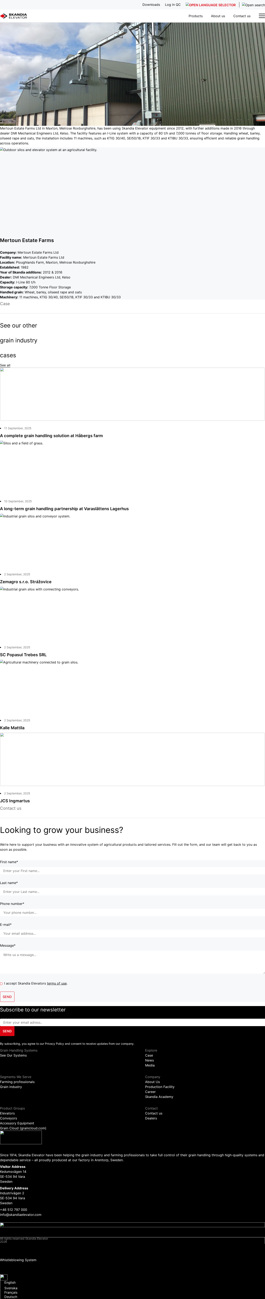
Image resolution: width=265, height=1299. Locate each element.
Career (150, 1092)
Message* (8, 946)
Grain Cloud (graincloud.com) (23, 1128)
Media (150, 1065)
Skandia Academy (159, 1097)
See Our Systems (13, 1055)
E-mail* (6, 925)
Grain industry (11, 1087)
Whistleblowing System (18, 1260)
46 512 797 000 (14, 1210)
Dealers (151, 1118)
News (149, 1060)
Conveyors (8, 1118)
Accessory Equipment (17, 1123)
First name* (9, 862)
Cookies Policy (11, 1253)
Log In (5, 1270)
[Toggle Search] (252, 4)
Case (149, 1055)
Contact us (242, 16)
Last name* (9, 883)
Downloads (9, 1264)
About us (218, 16)
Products (196, 16)
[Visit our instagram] (132, 1229)
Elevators (7, 1113)
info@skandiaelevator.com (20, 1215)
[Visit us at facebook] (132, 1224)
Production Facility (160, 1087)
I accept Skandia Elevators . (35, 983)
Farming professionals (17, 1082)
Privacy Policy (11, 1246)
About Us (152, 1082)
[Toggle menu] (262, 16)
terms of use (57, 983)
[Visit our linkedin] (132, 1234)
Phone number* (12, 904)
